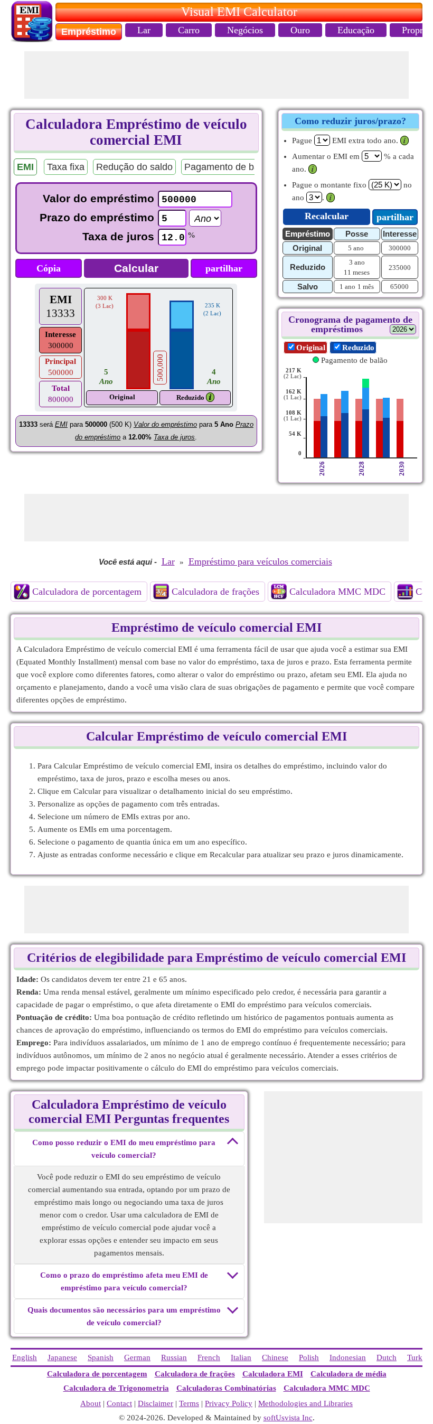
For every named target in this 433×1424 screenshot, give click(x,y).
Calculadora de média (348, 1374)
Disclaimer (155, 1403)
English (24, 1357)
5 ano (356, 248)
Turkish (419, 1357)
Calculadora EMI (272, 1374)
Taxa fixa (65, 167)
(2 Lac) (293, 373)
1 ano (347, 287)
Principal (60, 361)
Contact (119, 1403)
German (137, 1357)
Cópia (48, 268)
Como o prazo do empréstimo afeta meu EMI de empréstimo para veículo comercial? (124, 1281)
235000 (400, 267)
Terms (189, 1403)
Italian (241, 1357)
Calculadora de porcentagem (87, 591)
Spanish (101, 1357)
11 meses (357, 272)
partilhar (223, 268)
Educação (355, 30)
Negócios (245, 30)
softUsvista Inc (288, 1417)
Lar (143, 30)
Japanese (62, 1357)
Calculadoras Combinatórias (226, 1388)
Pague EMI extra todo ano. (345, 140)
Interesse (60, 334)
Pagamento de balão (228, 167)
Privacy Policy (228, 1403)
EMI (61, 299)
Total (61, 388)
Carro (189, 30)
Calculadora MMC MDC (337, 591)
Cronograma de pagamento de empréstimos (350, 324)
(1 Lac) (293, 394)
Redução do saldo (134, 167)
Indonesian (348, 1357)
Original (310, 347)
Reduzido (190, 397)
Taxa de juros (118, 236)
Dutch (386, 1357)
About (90, 1403)
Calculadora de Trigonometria (116, 1388)
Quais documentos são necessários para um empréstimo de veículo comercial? (124, 1316)
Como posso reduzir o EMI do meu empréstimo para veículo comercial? (123, 1148)
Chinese (275, 1357)
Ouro (300, 30)
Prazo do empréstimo (97, 217)
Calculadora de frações (215, 591)
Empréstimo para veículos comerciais (260, 561)
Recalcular (327, 216)
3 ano (357, 262)
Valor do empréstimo (98, 198)
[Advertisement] (216, 75)
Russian (174, 1357)
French (208, 1357)
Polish (309, 1357)
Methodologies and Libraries (305, 1403)
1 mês (365, 287)
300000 (400, 248)
